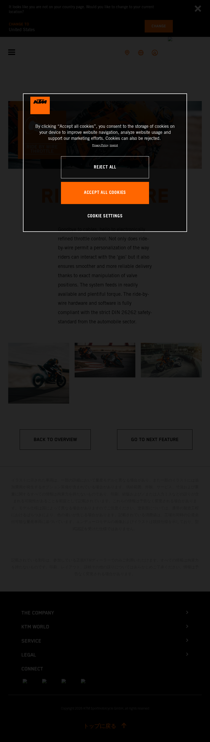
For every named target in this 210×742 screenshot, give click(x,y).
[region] (105, 162)
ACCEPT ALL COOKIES (105, 192)
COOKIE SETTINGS (105, 216)
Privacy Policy (100, 145)
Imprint (114, 145)
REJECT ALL (105, 167)
